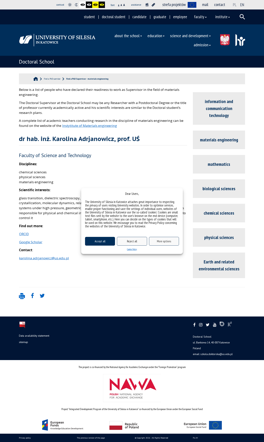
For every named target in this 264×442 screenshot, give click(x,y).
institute (221, 16)
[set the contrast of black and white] (82, 5)
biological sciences (219, 189)
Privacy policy (25, 438)
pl (235, 4)
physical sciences (219, 237)
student (89, 16)
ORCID (24, 234)
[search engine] (242, 17)
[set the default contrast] (70, 5)
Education (154, 35)
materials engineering (219, 140)
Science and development (189, 35)
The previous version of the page (91, 438)
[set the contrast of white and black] (89, 5)
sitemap (23, 342)
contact (219, 4)
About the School (127, 35)
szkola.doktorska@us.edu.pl (216, 354)
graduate (159, 16)
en (242, 4)
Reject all (132, 241)
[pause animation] (147, 5)
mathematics (219, 164)
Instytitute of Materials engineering (89, 125)
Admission (201, 44)
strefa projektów (174, 4)
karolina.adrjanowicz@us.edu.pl (44, 258)
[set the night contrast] (76, 5)
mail (205, 4)
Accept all (100, 241)
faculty (199, 16)
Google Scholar (30, 242)
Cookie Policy (132, 249)
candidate (139, 16)
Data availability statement (34, 335)
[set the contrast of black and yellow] (95, 5)
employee (180, 16)
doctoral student (113, 16)
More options (164, 241)
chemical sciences (219, 213)
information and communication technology (219, 108)
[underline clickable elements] (153, 5)
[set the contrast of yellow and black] (102, 5)
